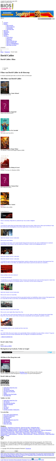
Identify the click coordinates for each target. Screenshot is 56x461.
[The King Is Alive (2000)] (5, 204)
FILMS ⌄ (6, 24)
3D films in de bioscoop (39, 434)
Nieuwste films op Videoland (22, 431)
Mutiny (5, 393)
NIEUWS (6, 30)
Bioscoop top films (25, 427)
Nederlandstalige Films (49, 453)
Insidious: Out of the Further (10, 394)
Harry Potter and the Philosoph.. (11, 414)
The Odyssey (7, 389)
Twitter (42, 459)
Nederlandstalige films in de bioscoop (9, 428)
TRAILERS (6, 32)
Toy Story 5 (6, 407)
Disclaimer (24, 459)
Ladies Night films (50, 434)
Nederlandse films (35, 427)
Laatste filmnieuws (12, 434)
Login (2, 459)
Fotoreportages (4, 434)
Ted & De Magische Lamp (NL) (11, 419)
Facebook (36, 459)
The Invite (6, 408)
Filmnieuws (12, 453)
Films (5, 69)
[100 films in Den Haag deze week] (5, 366)
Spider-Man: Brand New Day (10, 387)
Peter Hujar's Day (8, 422)
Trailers (17, 453)
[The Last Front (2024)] (5, 93)
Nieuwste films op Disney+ (36, 431)
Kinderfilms (9, 39)
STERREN (6, 34)
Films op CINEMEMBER (12, 43)
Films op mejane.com (11, 42)
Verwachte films (10, 29)
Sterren (10, 455)
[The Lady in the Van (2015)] (5, 130)
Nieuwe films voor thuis (34, 428)
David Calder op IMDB (6, 346)
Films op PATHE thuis (11, 41)
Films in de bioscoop (24, 453)
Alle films (20, 434)
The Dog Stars (7, 421)
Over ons (29, 459)
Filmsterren (7, 52)
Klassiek (3, 435)
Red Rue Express (8, 417)
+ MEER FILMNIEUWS (6, 336)
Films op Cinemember (46, 430)
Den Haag (22, 372)
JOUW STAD (23, 373)
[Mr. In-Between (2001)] (5, 186)
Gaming (7, 435)
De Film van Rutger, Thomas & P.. (11, 409)
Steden (5, 453)
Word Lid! (6, 459)
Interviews (47, 432)
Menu (2, 452)
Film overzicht (9, 25)
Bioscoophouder (18, 459)
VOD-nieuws (9, 37)
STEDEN (6, 22)
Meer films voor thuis (11, 45)
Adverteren (11, 459)
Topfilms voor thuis (23, 428)
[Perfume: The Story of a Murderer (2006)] (5, 167)
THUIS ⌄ (6, 36)
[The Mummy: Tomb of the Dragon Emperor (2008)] (5, 149)
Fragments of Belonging (9, 416)
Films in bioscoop (10, 26)
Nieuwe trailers (26, 432)
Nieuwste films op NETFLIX (7, 431)
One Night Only (7, 395)
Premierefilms (9, 28)
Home (2, 52)
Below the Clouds (8, 423)
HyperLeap (28, 448)
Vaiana (5, 405)
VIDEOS (6, 33)
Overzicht (6, 68)
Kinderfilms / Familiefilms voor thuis (9, 430)
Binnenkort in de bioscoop (14, 427)
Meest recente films (28, 434)
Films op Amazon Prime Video (8, 432)
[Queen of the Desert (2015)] (5, 112)
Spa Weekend (7, 418)
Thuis (13, 455)
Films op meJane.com (35, 430)
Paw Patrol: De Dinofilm (9, 391)
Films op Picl (19, 432)
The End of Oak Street (9, 390)
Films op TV (9, 38)
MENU (2, 18)
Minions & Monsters (8, 404)
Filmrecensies (41, 432)
